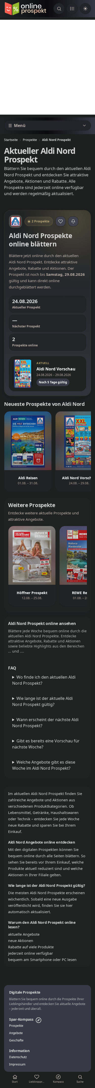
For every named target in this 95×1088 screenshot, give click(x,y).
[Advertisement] (47, 67)
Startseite (11, 140)
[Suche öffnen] (59, 8)
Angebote (16, 1033)
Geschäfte (16, 1040)
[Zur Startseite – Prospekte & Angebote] (25, 8)
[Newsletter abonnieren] (73, 221)
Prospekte (30, 140)
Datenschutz (18, 1057)
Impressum (17, 1064)
